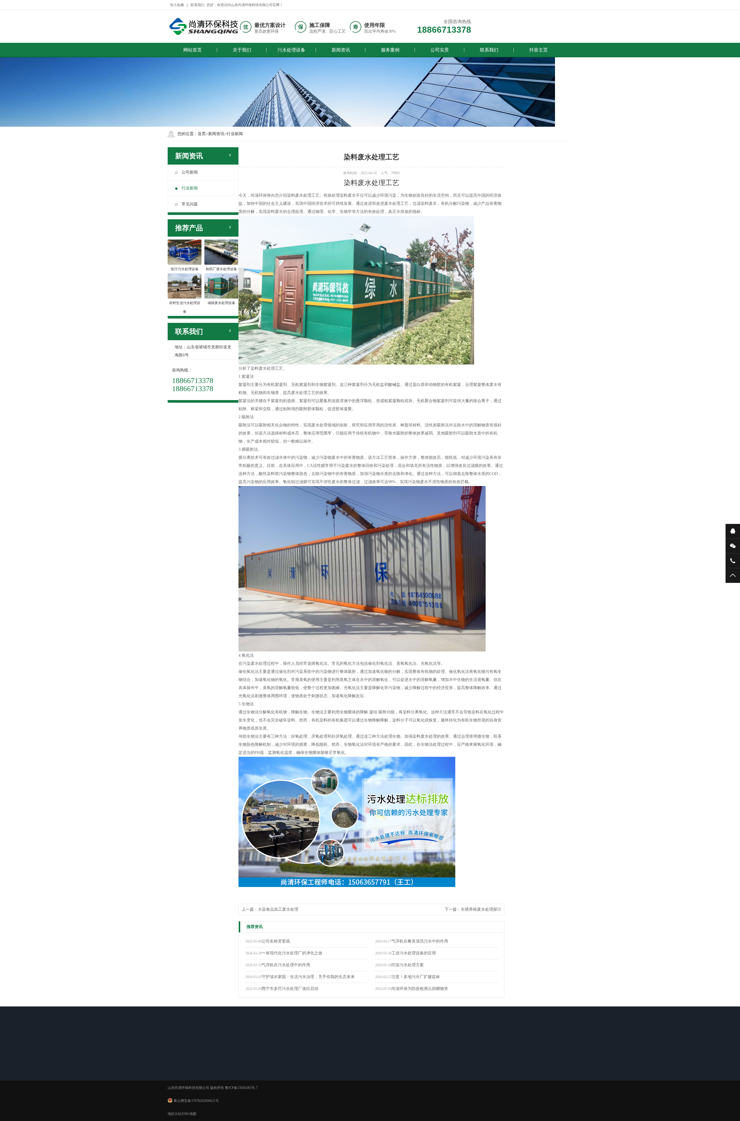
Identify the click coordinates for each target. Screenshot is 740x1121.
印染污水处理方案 (407, 965)
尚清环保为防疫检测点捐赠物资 (419, 988)
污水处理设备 (291, 49)
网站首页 (192, 49)
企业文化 (183, 1076)
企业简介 (183, 1069)
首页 (202, 134)
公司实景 (439, 49)
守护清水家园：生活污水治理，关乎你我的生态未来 (308, 977)
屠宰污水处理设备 (231, 1091)
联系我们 (197, 5)
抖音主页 (538, 49)
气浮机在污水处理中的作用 (286, 965)
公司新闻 (190, 172)
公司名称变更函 (276, 941)
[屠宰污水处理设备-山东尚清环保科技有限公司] (204, 26)
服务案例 (390, 49)
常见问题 (190, 204)
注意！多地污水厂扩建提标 (415, 977)
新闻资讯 (341, 49)
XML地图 (189, 1114)
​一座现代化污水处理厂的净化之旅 (292, 953)
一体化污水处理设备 (232, 1076)
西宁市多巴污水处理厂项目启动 (290, 988)
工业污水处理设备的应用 (413, 953)
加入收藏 (177, 5)
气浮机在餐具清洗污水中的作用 (419, 941)
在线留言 (387, 1069)
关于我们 (242, 49)
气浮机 (222, 1069)
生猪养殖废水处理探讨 (481, 909)
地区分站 (175, 1114)
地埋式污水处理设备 (232, 1084)
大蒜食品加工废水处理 (278, 909)
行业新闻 (235, 134)
